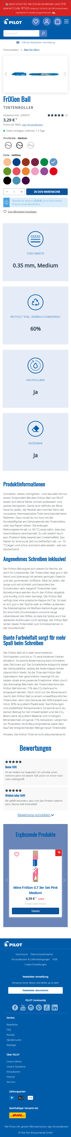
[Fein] (8, 145)
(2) (66, 115)
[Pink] (35, 171)
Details (36, 911)
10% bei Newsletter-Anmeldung (38, 42)
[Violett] (26, 181)
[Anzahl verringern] (6, 191)
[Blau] (16, 162)
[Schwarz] (7, 181)
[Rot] (53, 171)
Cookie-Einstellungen (36, 964)
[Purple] (44, 171)
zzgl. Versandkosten (32, 124)
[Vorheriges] (5, 74)
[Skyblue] (16, 181)
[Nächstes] (65, 74)
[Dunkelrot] (35, 162)
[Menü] (66, 21)
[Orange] (26, 171)
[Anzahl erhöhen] (21, 191)
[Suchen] (43, 33)
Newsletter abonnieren (35, 990)
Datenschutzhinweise (42, 954)
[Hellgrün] (7, 171)
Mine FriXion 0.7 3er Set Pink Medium (35, 890)
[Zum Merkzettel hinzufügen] (17, 854)
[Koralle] (16, 171)
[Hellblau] (53, 162)
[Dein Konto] (47, 21)
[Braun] (26, 162)
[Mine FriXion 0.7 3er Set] (35, 866)
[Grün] (44, 162)
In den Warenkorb (47, 192)
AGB (55, 959)
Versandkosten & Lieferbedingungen (30, 959)
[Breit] (31, 145)
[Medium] (19, 145)
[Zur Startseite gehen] (12, 21)
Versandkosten (60, 1126)
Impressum (22, 954)
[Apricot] (7, 162)
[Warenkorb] (57, 21)
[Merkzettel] (36, 21)
